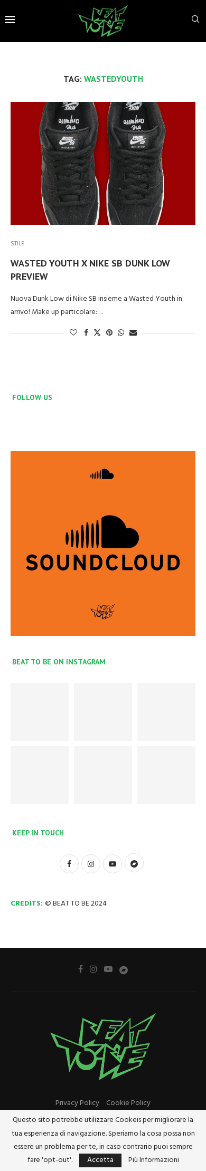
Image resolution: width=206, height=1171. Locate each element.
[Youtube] (108, 969)
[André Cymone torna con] (39, 775)
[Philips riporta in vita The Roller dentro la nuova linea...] (166, 775)
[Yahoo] (123, 969)
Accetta (100, 1160)
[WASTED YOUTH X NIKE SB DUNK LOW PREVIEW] (103, 163)
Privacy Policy (77, 1103)
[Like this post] (73, 333)
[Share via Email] (133, 333)
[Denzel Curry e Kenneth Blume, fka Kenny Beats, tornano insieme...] (103, 712)
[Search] (195, 21)
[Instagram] (93, 969)
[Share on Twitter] (97, 333)
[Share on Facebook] (86, 333)
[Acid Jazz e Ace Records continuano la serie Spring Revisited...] (39, 712)
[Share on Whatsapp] (121, 333)
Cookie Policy (128, 1103)
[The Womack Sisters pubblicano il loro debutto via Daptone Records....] (166, 712)
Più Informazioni (153, 1160)
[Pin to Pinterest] (109, 333)
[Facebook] (80, 969)
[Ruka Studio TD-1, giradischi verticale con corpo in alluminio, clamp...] (103, 775)
